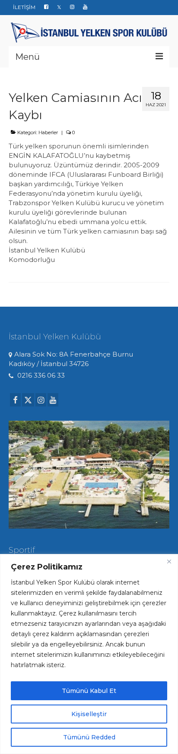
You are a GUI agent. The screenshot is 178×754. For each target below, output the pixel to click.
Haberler (48, 132)
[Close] (169, 561)
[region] (89, 654)
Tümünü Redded (89, 737)
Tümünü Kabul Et (89, 691)
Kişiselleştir (89, 714)
